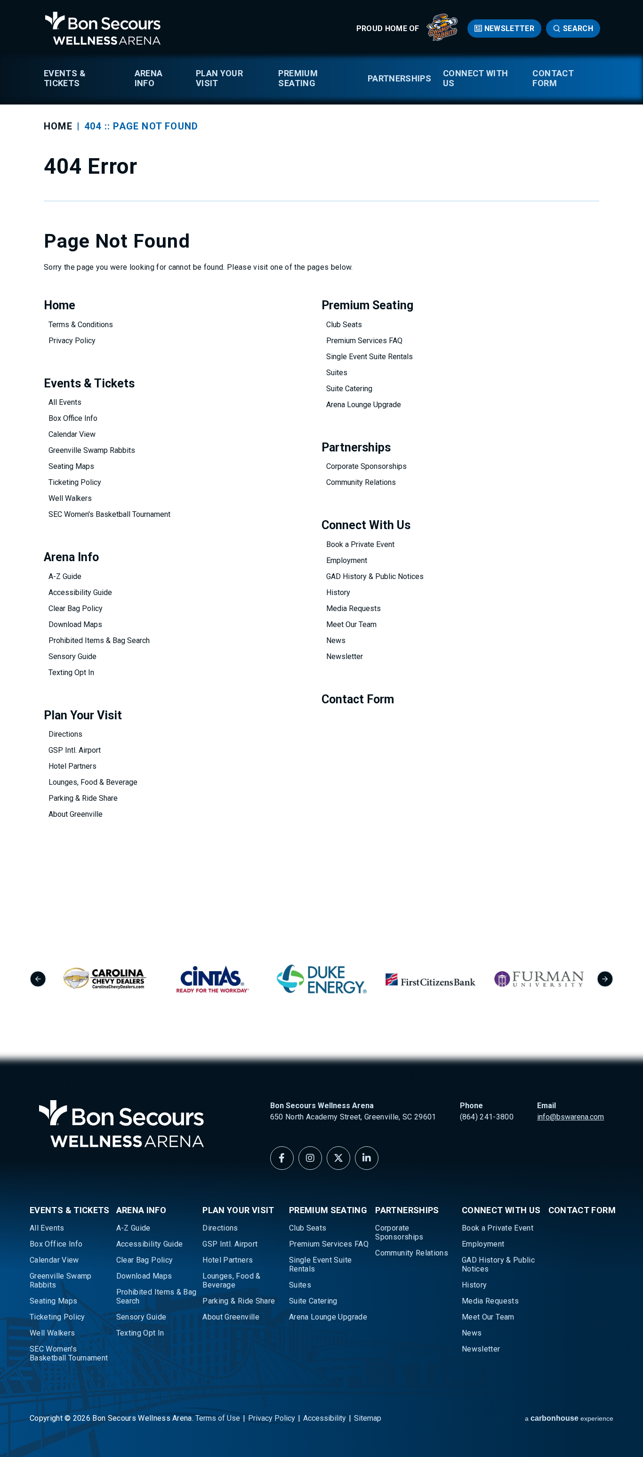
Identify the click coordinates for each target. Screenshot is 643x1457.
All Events (64, 402)
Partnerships (399, 78)
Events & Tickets (65, 78)
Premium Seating (298, 78)
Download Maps (75, 624)
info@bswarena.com (570, 1116)
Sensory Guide (72, 656)
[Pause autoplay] (601, 922)
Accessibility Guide (80, 592)
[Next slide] (605, 979)
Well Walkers (70, 498)
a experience (569, 1418)
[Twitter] (338, 1158)
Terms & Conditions (80, 324)
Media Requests (353, 608)
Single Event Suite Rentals (369, 356)
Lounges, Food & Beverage (92, 782)
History (338, 592)
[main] (321, 457)
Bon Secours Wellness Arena (102, 28)
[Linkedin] (366, 1158)
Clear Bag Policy (75, 608)
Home (58, 126)
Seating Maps (71, 466)
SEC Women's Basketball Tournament (109, 514)
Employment (346, 560)
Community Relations (361, 482)
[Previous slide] (38, 979)
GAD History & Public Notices (375, 576)
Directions (65, 734)
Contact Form (553, 78)
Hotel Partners (72, 766)
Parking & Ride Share (83, 798)
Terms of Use (217, 1418)
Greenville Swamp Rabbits (91, 450)
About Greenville (75, 814)
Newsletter (509, 28)
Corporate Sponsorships (366, 466)
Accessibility (324, 1418)
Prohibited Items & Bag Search (99, 640)
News (336, 640)
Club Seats (344, 324)
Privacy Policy (72, 340)
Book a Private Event (360, 544)
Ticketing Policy (74, 482)
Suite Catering (349, 388)
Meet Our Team (351, 624)
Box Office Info (72, 418)
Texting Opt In (71, 672)
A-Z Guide (64, 576)
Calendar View (72, 434)
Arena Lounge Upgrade (363, 404)
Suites (336, 372)
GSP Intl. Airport (74, 750)
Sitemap (367, 1418)
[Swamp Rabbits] (442, 38)
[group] (104, 979)
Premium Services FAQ (364, 340)
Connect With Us (475, 78)
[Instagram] (310, 1158)
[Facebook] (282, 1158)
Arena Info (149, 78)
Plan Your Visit (219, 78)
